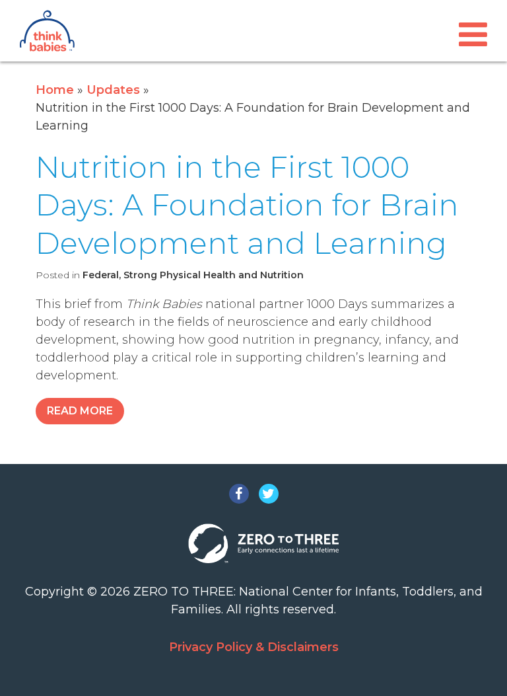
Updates (113, 90)
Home (55, 90)
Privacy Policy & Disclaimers (254, 647)
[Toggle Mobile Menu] (473, 35)
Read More (80, 411)
